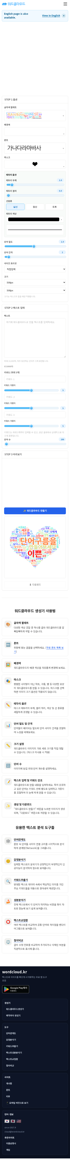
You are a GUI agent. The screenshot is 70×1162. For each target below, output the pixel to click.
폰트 (8, 1089)
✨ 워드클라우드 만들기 (35, 510)
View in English (51, 15)
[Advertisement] (35, 59)
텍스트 (7, 315)
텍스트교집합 (12, 1058)
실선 (15, 207)
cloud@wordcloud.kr (14, 1131)
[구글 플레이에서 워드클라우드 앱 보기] (15, 989)
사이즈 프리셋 (10, 263)
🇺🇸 (18, 1121)
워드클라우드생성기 (15, 1008)
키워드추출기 (12, 1046)
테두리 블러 (11, 190)
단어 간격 (8, 252)
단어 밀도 (8, 241)
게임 (8, 1149)
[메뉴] (65, 3)
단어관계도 (11, 1033)
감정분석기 (11, 1039)
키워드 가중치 (9, 385)
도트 (54, 207)
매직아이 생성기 (13, 1015)
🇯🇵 (12, 1121)
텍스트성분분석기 (14, 1052)
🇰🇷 (6, 1121)
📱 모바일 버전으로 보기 (17, 1102)
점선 (35, 207)
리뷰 (8, 1096)
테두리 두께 (11, 180)
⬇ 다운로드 (35, 584)
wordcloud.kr (14, 972)
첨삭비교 (10, 1065)
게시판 (9, 1083)
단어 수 (7, 439)
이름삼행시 (11, 1143)
